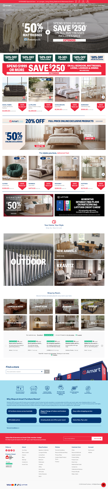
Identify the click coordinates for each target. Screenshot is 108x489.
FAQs (73, 450)
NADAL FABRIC (7, 105)
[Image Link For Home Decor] (41, 323)
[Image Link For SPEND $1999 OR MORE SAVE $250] (54, 69)
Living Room (42, 455)
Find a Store (84, 5)
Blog (23, 457)
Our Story (24, 450)
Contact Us (25, 462)
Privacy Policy (58, 455)
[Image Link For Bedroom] (28, 58)
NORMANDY (85, 105)
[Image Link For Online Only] (67, 323)
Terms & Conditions (60, 450)
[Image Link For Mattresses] (79, 58)
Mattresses (41, 462)
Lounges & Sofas (43, 452)
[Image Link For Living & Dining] (45, 58)
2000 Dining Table (85, 106)
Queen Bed (57, 106)
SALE (40, 476)
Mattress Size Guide (76, 464)
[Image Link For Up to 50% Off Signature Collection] (28, 205)
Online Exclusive (43, 474)
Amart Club (25, 464)
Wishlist (90, 452)
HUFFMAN (84, 183)
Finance (57, 461)
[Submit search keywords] (74, 5)
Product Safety (75, 457)
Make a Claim (75, 474)
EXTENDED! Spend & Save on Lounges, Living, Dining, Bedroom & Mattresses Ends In (54, 1)
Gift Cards (41, 471)
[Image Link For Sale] (93, 323)
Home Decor (42, 469)
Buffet (82, 185)
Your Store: (97, 5)
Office (40, 467)
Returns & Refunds (76, 452)
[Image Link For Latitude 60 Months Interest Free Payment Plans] (79, 205)
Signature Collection (44, 450)
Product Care (75, 459)
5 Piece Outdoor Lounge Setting (35, 107)
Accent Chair (5, 185)
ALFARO (5, 183)
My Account (91, 450)
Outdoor (41, 464)
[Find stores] (47, 372)
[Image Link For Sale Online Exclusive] (54, 137)
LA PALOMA (32, 105)
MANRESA (32, 183)
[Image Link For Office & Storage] (15, 323)
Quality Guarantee (76, 455)
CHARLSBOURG (60, 105)
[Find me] (42, 372)
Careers (24, 455)
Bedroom (41, 459)
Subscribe (96, 438)
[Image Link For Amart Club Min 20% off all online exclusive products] (54, 121)
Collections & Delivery (77, 469)
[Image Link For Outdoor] (62, 58)
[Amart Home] (7, 5)
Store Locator (25, 452)
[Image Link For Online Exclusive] (97, 58)
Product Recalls (75, 471)
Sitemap (24, 459)
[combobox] (45, 5)
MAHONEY (58, 183)
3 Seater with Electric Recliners (7, 107)
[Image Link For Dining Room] (41, 306)
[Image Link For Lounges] (11, 58)
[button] (2, 28)
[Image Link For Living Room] (15, 306)
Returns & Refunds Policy (61, 452)
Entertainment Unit (59, 185)
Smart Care (74, 462)
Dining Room (42, 457)
